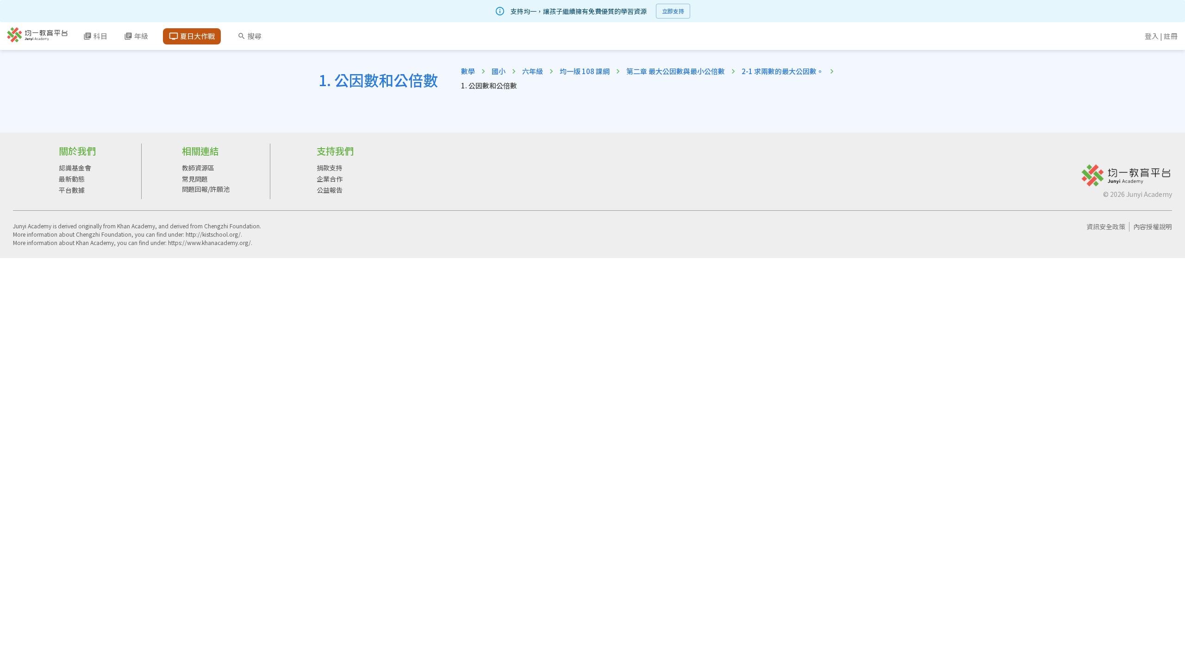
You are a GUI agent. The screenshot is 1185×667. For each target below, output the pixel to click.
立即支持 (673, 11)
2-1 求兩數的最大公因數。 (782, 71)
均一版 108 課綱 (585, 71)
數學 (468, 71)
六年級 (532, 71)
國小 (498, 71)
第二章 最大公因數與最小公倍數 (675, 71)
